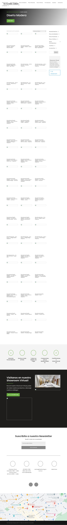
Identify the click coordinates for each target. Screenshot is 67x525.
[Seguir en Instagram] (36, 485)
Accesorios (60, 2)
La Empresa (4, 5)
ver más (10, 20)
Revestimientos (53, 31)
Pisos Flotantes (31, 2)
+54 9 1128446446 (26, 472)
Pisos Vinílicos (40, 2)
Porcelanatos (48, 2)
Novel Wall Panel (13, 2)
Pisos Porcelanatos (15, 12)
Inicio (8, 12)
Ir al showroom (54, 73)
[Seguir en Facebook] (31, 485)
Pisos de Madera (22, 2)
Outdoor (54, 2)
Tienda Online (5, 2)
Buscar (56, 52)
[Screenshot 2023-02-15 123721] (33, 520)
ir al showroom (13, 394)
